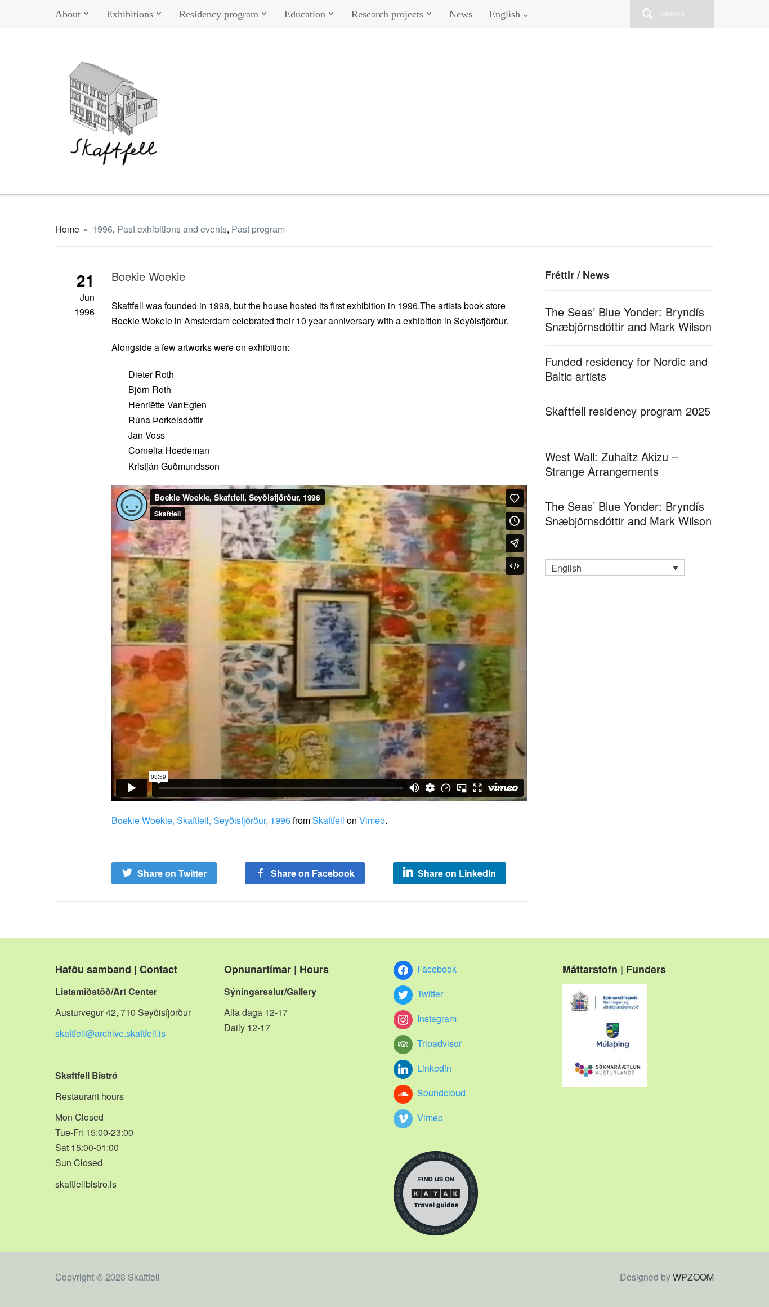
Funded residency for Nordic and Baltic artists (626, 368)
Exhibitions (129, 14)
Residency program (218, 14)
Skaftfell (328, 820)
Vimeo (372, 820)
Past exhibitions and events (172, 228)
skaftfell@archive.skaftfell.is (110, 1033)
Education (304, 14)
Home (67, 228)
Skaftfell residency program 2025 (627, 411)
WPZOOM (693, 1276)
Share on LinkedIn (457, 873)
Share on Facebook (313, 873)
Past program (258, 228)
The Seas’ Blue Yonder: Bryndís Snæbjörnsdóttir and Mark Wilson (628, 319)
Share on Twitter (172, 873)
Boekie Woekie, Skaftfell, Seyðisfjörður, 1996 (200, 820)
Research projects (387, 14)
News (460, 14)
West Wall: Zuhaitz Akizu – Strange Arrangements (611, 463)
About (68, 14)
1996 (102, 228)
